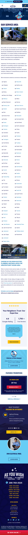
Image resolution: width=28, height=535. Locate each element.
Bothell (5, 109)
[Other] (18, 520)
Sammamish (19, 166)
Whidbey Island (20, 231)
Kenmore (5, 214)
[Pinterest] (16, 520)
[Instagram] (11, 520)
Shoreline (18, 177)
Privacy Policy (11, 528)
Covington (5, 139)
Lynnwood (5, 238)
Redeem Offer (13, 387)
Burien (4, 122)
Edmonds (5, 160)
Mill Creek (18, 95)
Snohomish (19, 183)
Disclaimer (3, 528)
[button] (12, 396)
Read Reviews (14, 342)
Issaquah (5, 210)
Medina (18, 88)
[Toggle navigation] (2, 5)
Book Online (14, 532)
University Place (20, 224)
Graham (5, 197)
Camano (5, 129)
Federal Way (6, 177)
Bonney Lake (6, 105)
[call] (25, 5)
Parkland (18, 136)
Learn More (14, 365)
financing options (8, 283)
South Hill (18, 190)
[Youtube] (14, 520)
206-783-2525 (20, 255)
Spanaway (18, 197)
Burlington (5, 126)
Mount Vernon (19, 105)
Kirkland (5, 221)
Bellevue (5, 98)
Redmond (18, 153)
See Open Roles (17, 2)
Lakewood (5, 231)
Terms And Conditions (21, 528)
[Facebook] (8, 520)
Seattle (18, 173)
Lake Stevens (6, 224)
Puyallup (18, 143)
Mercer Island (19, 92)
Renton (18, 160)
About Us (13, 432)
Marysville (18, 81)
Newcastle (18, 115)
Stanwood (18, 200)
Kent (4, 217)
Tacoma (18, 210)
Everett (5, 170)
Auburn (5, 88)
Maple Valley (6, 241)
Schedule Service (14, 257)
